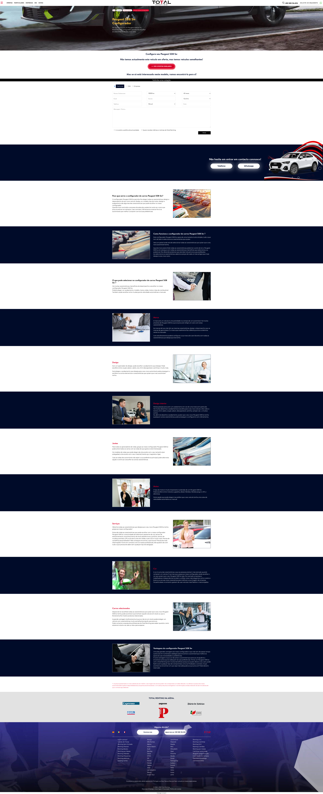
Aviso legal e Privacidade (162, 789)
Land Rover (174, 739)
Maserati (173, 742)
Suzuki (172, 765)
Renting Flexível (123, 746)
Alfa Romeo (151, 742)
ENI (36, 3)
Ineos (172, 772)
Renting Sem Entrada (125, 744)
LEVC (172, 775)
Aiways (149, 739)
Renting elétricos (123, 758)
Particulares (19, 3)
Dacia (149, 753)
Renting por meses (199, 749)
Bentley (149, 751)
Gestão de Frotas (123, 742)
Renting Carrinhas (199, 742)
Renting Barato (123, 749)
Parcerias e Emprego (148, 789)
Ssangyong (174, 760)
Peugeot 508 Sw (127, 10)
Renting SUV (197, 744)
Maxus (149, 772)
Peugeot (119, 10)
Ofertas (9, 3)
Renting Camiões (199, 746)
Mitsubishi (173, 749)
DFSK (149, 756)
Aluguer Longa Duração (201, 753)
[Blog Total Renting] (210, 732)
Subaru (172, 763)
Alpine (149, 744)
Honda (149, 763)
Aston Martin (151, 746)
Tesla (172, 767)
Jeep (148, 767)
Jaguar (149, 765)
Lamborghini (151, 770)
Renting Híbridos (123, 753)
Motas (41, 3)
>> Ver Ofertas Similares (161, 66)
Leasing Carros (123, 760)
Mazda (172, 744)
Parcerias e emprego (200, 758)
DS (148, 758)
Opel (172, 751)
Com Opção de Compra (201, 756)
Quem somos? (123, 739)
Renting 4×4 (197, 739)
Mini (171, 746)
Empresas (29, 3)
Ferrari (149, 760)
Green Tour (151, 775)
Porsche (173, 753)
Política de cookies (175, 789)
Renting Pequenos (124, 756)
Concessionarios (198, 760)
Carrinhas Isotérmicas (200, 751)
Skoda (172, 756)
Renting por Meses (124, 751)
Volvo (172, 770)
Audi (148, 749)
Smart (172, 758)
